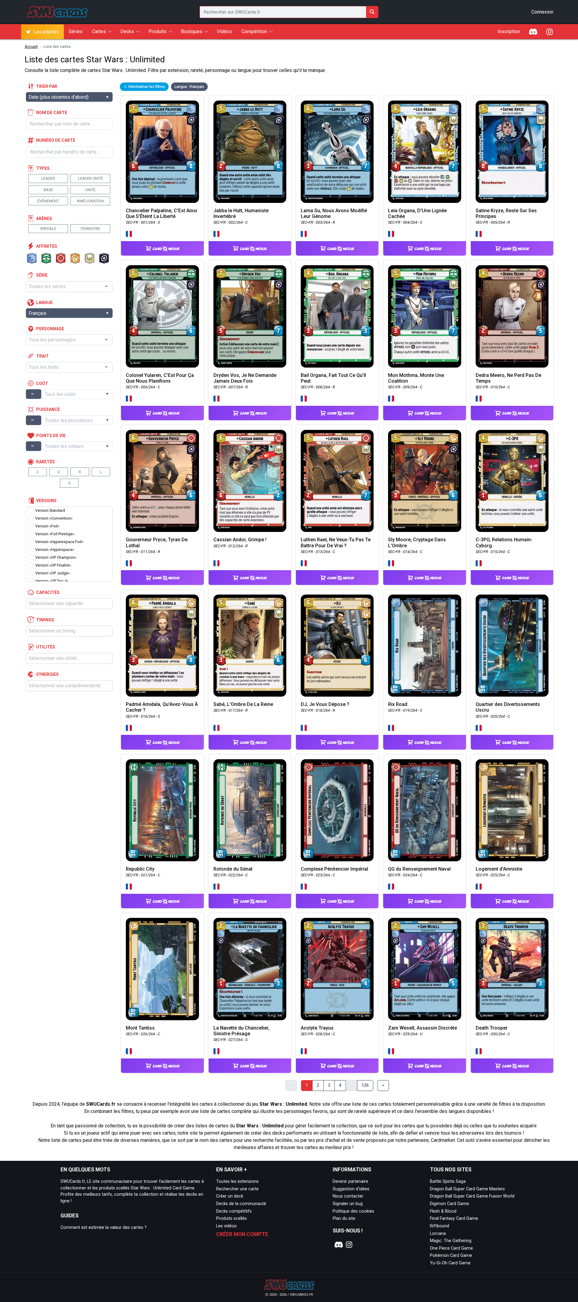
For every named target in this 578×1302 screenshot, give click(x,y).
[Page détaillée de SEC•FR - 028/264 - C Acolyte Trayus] (337, 969)
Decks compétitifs (234, 1211)
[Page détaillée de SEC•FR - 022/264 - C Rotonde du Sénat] (249, 810)
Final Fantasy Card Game (454, 1218)
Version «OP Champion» (55, 557)
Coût (42, 383)
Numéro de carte (55, 140)
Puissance (48, 409)
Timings (45, 619)
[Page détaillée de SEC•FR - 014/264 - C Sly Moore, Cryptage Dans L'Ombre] (424, 481)
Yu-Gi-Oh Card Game (450, 1263)
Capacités (48, 592)
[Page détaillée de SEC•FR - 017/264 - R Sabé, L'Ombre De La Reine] (249, 646)
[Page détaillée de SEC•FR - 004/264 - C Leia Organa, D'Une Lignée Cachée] (424, 152)
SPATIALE (48, 228)
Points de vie (51, 435)
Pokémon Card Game (451, 1255)
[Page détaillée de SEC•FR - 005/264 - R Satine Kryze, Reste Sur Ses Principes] (512, 152)
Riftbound (439, 1226)
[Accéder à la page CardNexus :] (162, 243)
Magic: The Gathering (450, 1240)
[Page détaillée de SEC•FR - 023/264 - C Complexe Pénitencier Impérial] (337, 810)
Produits (157, 31)
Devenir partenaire (350, 1181)
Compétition (254, 31)
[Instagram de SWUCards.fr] (549, 31)
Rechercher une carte (237, 1189)
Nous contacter (348, 1196)
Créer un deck (229, 1196)
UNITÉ (90, 190)
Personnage (50, 328)
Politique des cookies (353, 1211)
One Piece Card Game (451, 1248)
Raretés (45, 461)
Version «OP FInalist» (53, 565)
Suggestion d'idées (351, 1189)
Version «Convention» (54, 518)
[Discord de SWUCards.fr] (533, 31)
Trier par (46, 86)
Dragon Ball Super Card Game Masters (467, 1189)
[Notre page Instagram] (349, 1245)
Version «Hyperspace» (54, 549)
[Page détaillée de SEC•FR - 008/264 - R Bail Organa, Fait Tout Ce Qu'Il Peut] (337, 316)
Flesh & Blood (443, 1211)
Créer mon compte (242, 1234)
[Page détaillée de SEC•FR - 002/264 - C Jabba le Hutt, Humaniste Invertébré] (249, 152)
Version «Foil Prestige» (54, 534)
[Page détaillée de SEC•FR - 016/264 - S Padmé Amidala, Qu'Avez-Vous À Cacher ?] (162, 646)
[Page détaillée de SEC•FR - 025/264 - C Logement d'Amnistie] (512, 810)
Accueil (31, 46)
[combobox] (69, 287)
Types (43, 168)
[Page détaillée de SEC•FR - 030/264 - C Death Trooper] (512, 969)
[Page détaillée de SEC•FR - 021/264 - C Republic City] (162, 810)
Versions (46, 500)
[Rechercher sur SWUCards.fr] (372, 12)
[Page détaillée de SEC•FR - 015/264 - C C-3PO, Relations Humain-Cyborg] (512, 481)
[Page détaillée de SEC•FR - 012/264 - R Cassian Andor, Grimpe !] (249, 481)
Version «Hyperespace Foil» (59, 541)
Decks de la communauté (241, 1203)
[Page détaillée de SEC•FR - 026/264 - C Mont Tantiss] (162, 969)
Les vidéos (226, 1226)
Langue (44, 302)
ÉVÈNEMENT (48, 201)
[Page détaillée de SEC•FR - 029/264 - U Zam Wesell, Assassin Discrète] (424, 969)
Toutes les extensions (237, 1181)
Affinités (46, 246)
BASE (48, 190)
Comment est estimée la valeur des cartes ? (104, 1227)
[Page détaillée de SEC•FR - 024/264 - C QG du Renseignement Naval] (424, 810)
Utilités (45, 647)
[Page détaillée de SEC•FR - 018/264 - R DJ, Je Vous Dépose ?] (337, 646)
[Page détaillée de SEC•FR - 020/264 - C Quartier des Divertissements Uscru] (512, 646)
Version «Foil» (47, 526)
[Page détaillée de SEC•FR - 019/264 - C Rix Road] (424, 646)
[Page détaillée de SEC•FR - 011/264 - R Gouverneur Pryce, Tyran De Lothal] (162, 481)
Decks (127, 31)
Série (42, 275)
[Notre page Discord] (338, 1245)
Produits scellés (231, 1218)
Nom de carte (51, 112)
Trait (42, 356)
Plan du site (344, 1218)
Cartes (99, 31)
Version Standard (50, 510)
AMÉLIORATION (90, 201)
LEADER (48, 178)
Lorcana (438, 1233)
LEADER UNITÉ (90, 178)
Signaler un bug (348, 1203)
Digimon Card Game (449, 1203)
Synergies (47, 674)
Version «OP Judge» (52, 573)
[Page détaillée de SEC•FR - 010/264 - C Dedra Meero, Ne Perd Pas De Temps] (512, 316)
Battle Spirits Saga (448, 1181)
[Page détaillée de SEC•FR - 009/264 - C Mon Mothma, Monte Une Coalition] (424, 316)
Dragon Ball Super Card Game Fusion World (472, 1196)
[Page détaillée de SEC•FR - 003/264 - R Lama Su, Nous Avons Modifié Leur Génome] (337, 152)
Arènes (44, 218)
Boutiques (191, 31)
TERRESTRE (90, 228)
